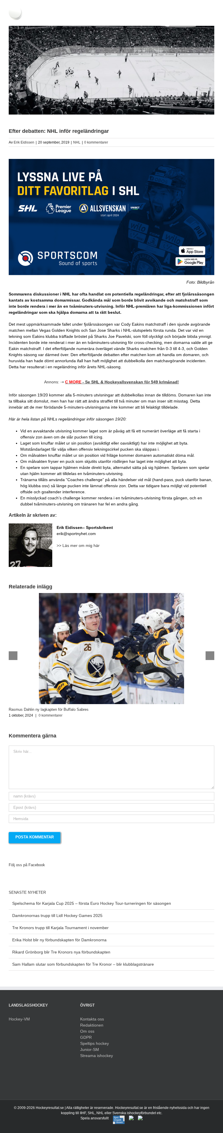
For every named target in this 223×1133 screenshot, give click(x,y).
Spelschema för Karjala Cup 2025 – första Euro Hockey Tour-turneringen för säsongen (91, 903)
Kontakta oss (92, 1019)
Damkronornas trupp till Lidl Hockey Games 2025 (57, 915)
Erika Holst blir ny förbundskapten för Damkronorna (59, 940)
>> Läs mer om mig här (78, 545)
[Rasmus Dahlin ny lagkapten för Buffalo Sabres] (111, 595)
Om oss (87, 1031)
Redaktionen (91, 1025)
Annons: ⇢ (111, 382)
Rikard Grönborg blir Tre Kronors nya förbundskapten (61, 952)
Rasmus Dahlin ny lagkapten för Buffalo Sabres (49, 709)
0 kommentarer (96, 142)
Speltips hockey (94, 1043)
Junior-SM (89, 1049)
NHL (76, 142)
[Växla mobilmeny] (212, 9)
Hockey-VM (19, 1019)
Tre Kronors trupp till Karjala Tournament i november (60, 927)
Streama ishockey (96, 1055)
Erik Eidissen (24, 142)
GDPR (86, 1037)
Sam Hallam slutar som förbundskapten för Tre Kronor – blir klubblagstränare (83, 964)
